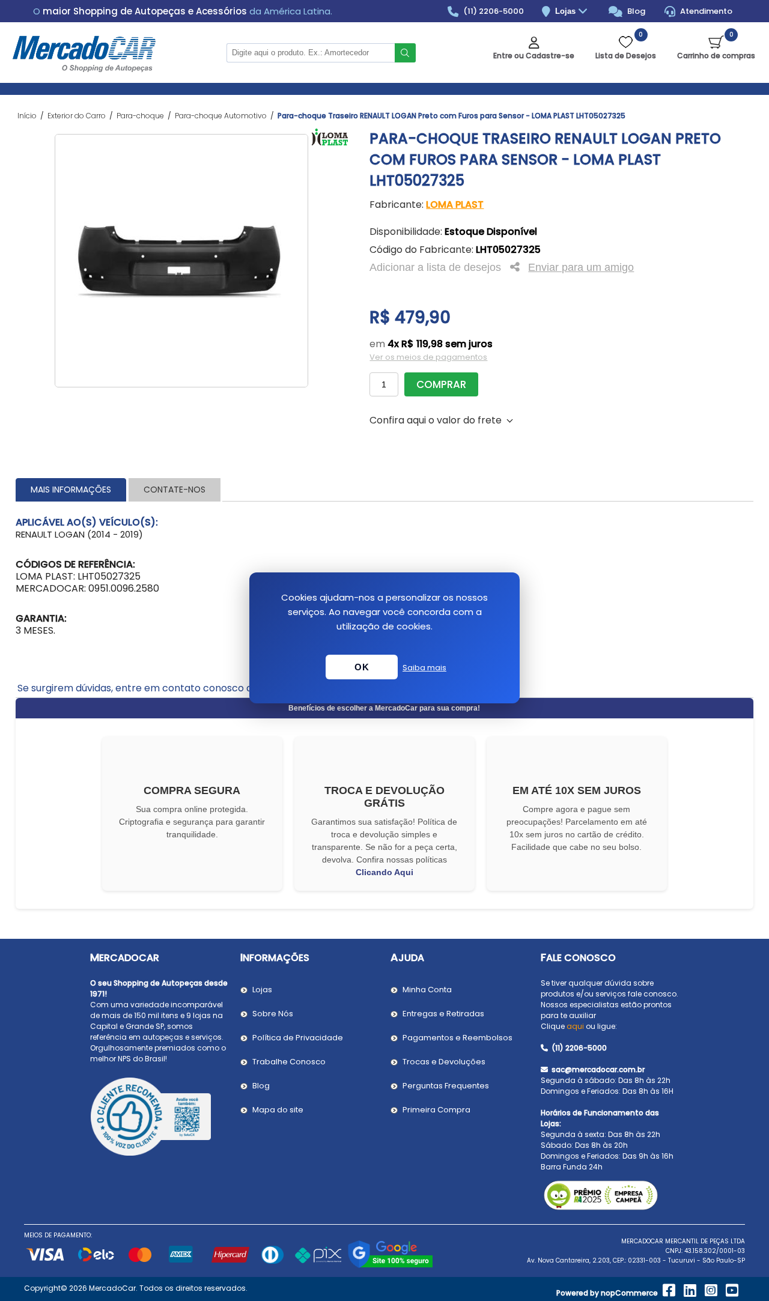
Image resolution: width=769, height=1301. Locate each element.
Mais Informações (71, 490)
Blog (635, 11)
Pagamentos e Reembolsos (457, 1037)
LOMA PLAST (455, 204)
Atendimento (705, 11)
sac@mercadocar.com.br (597, 1069)
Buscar (405, 52)
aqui (575, 1026)
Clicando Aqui (384, 872)
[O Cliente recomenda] (159, 1118)
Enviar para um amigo (581, 267)
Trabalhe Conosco (289, 1061)
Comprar (441, 384)
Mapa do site (277, 1109)
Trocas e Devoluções (444, 1061)
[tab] (71, 490)
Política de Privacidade (297, 1037)
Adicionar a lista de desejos (435, 267)
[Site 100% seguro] (390, 1265)
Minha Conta (427, 989)
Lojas (566, 11)
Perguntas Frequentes (446, 1085)
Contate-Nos (174, 490)
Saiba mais (424, 667)
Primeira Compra (436, 1109)
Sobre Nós (272, 1013)
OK (361, 667)
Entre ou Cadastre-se (533, 55)
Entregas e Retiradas (443, 1013)
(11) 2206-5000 (492, 11)
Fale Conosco (578, 958)
